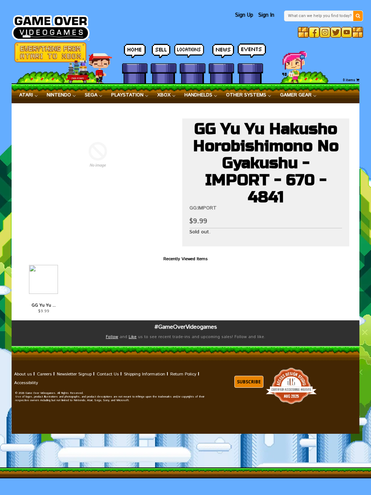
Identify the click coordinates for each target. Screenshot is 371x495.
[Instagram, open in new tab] (325, 32)
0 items (349, 80)
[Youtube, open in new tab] (346, 32)
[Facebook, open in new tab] (314, 32)
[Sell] (163, 51)
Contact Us (108, 374)
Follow (112, 337)
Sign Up (244, 15)
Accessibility (26, 383)
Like (133, 337)
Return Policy (183, 374)
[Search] (358, 16)
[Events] (250, 51)
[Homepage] (54, 26)
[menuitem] (28, 95)
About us (23, 374)
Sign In (266, 15)
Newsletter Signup (74, 374)
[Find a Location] (192, 51)
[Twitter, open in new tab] (335, 32)
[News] (221, 51)
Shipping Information (144, 374)
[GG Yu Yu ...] (43, 279)
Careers (44, 374)
